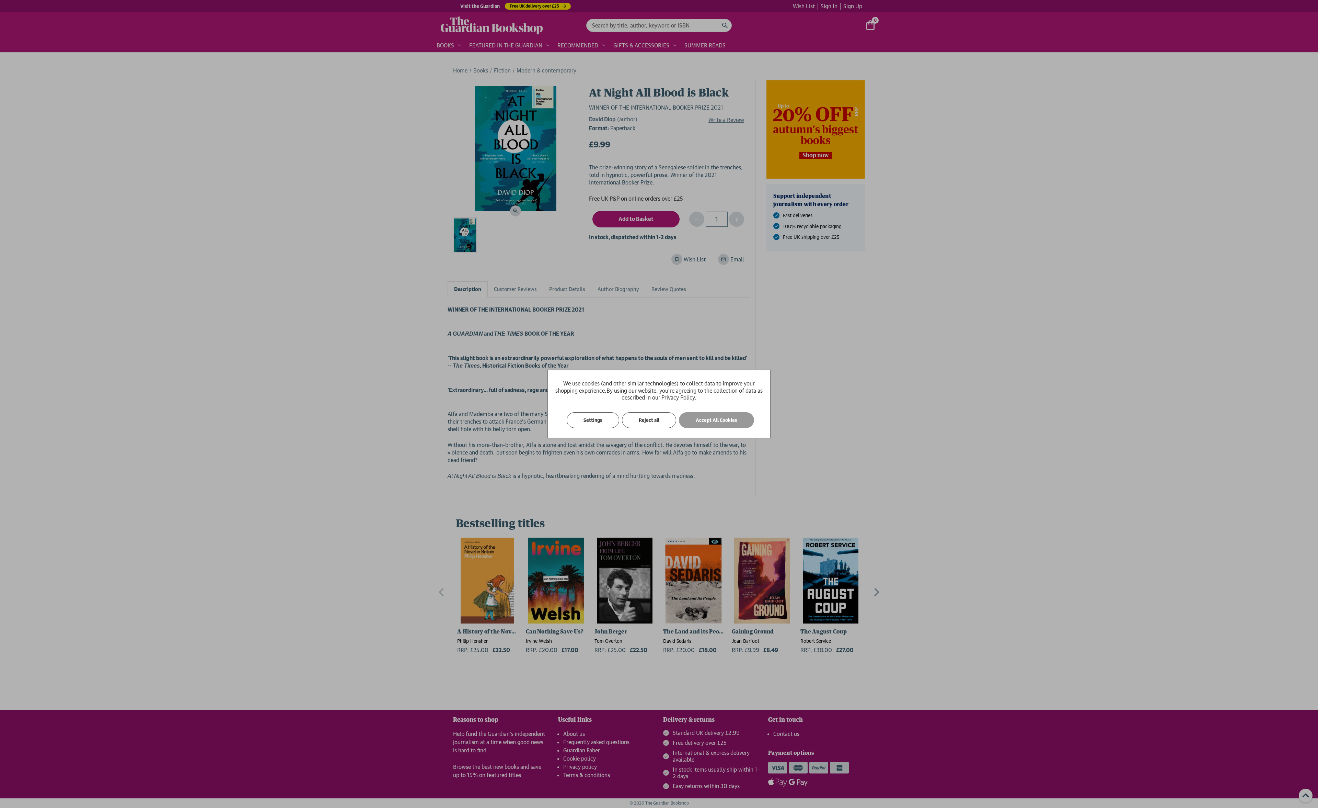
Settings (592, 420)
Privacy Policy (677, 397)
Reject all (649, 420)
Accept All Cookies (716, 420)
